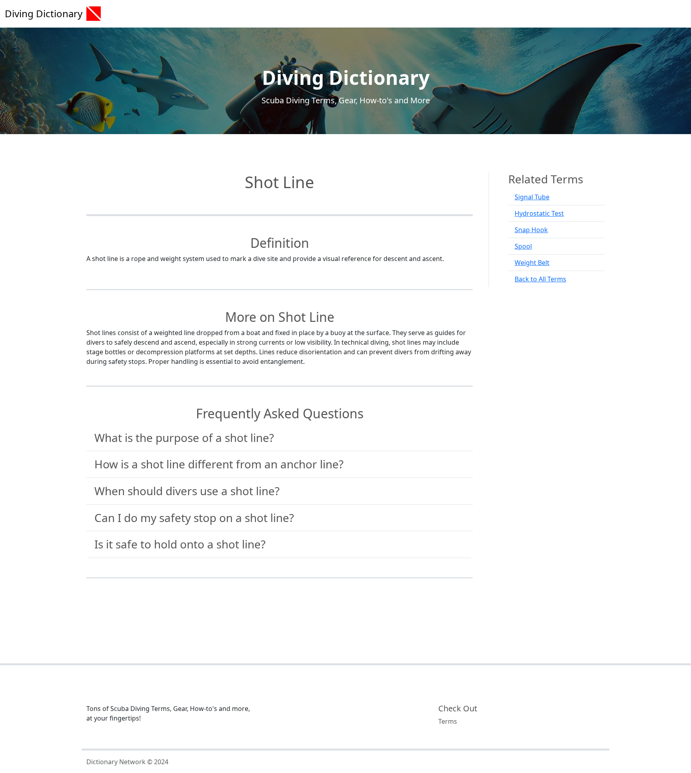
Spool (523, 246)
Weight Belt (532, 262)
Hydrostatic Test (539, 213)
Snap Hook (531, 229)
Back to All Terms (540, 279)
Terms (447, 721)
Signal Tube (532, 197)
